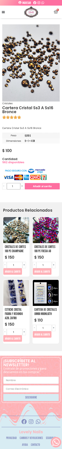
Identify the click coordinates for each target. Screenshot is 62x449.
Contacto (35, 445)
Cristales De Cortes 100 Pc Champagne (15, 249)
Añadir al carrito (42, 186)
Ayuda (25, 445)
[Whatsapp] (42, 2)
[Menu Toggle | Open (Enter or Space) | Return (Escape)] (3, 12)
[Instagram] (38, 2)
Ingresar (26, 3)
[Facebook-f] (24, 421)
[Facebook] (34, 2)
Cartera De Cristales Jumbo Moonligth (45, 311)
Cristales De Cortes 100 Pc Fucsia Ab (44, 249)
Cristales (7, 103)
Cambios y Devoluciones (31, 438)
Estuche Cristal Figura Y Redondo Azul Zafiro (14, 313)
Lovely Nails (31, 432)
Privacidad (11, 438)
